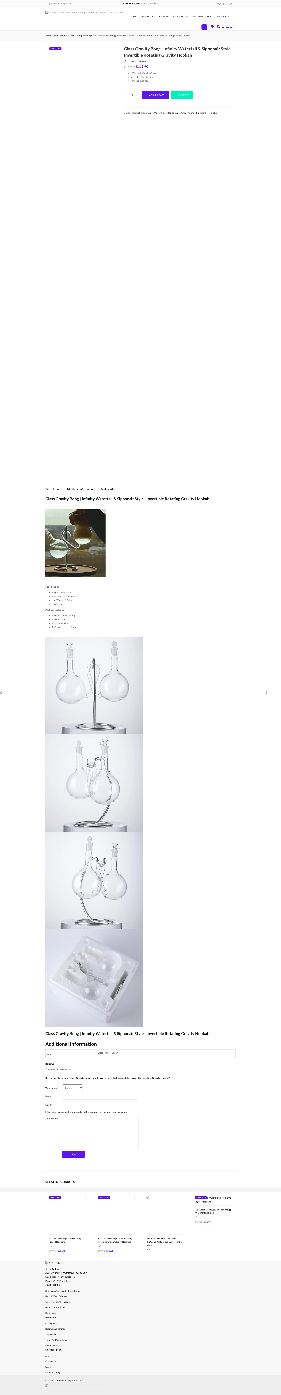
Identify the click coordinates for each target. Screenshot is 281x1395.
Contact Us (223, 16)
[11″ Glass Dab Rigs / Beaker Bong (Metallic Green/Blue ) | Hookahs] (116, 1197)
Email (48, 1104)
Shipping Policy (52, 1334)
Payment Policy (52, 1345)
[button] (226, 27)
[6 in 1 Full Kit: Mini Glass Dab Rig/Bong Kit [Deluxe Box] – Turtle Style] (165, 1197)
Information (201, 16)
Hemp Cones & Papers (56, 1307)
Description (53, 489)
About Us (49, 1356)
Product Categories (153, 16)
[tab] (54, 490)
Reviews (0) (107, 489)
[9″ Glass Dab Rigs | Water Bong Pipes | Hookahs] (67, 1197)
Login (230, 3)
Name (49, 1096)
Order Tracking (52, 1372)
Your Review (51, 1118)
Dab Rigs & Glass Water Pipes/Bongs (73, 35)
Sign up (221, 3)
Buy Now (183, 95)
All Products (180, 16)
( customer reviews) (135, 61)
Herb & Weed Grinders (56, 1296)
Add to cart (157, 95)
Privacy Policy (52, 1323)
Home (133, 16)
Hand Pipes (50, 1313)
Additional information (80, 489)
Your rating (51, 1088)
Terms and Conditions (56, 1340)
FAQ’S (48, 1367)
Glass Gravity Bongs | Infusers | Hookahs (196, 112)
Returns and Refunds (55, 1329)
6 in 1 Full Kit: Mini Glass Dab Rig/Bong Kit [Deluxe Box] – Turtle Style (164, 1241)
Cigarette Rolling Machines (58, 1302)
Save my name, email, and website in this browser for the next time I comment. (88, 1112)
